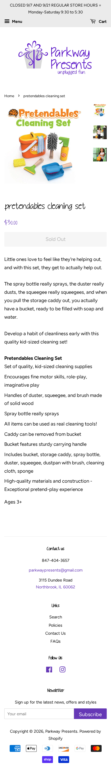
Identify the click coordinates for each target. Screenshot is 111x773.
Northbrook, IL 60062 (55, 587)
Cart (102, 21)
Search (55, 617)
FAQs (55, 641)
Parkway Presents (61, 731)
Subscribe (90, 714)
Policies (55, 625)
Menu (16, 21)
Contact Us (55, 633)
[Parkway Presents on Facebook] (49, 670)
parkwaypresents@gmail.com (56, 570)
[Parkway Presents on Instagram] (62, 670)
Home (9, 96)
